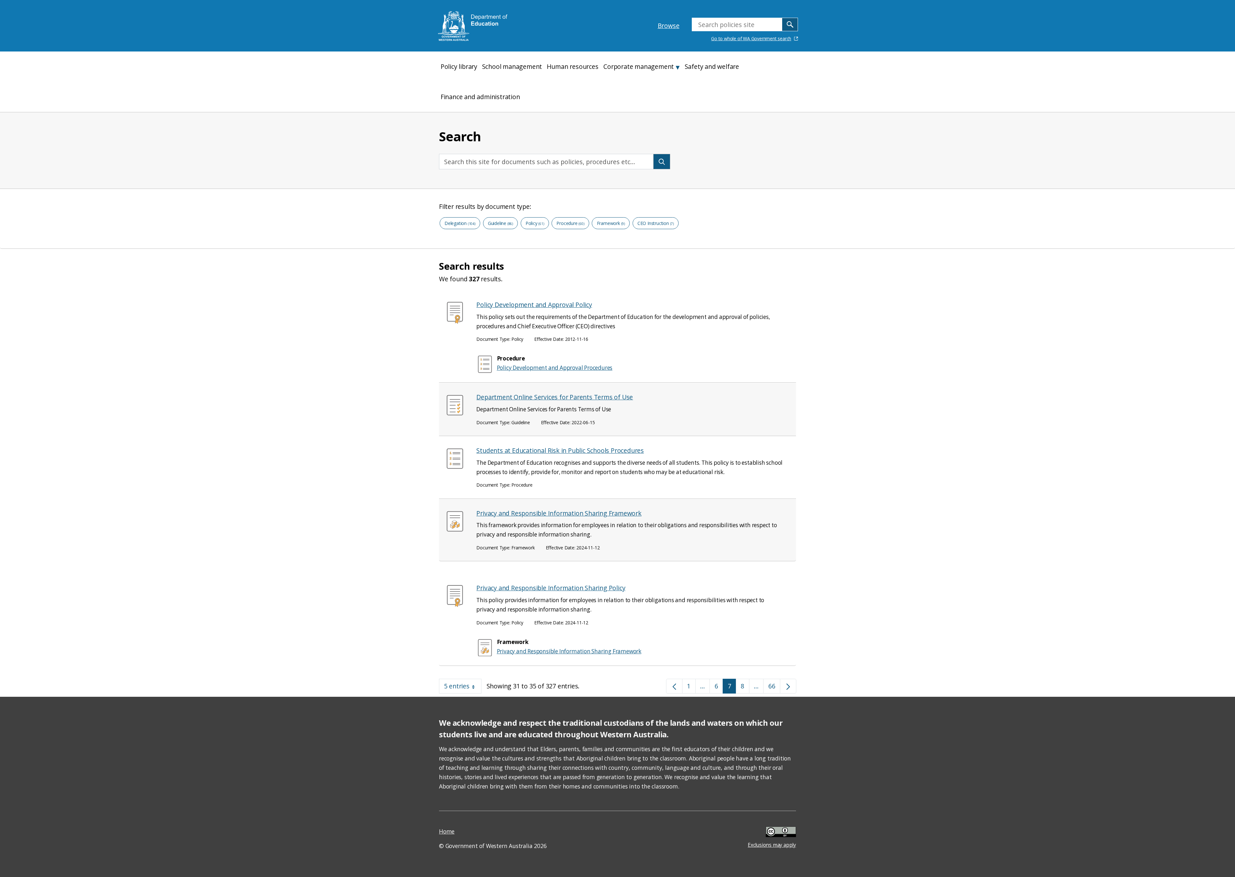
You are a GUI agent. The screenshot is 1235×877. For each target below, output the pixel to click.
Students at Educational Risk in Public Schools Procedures (560, 450)
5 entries (462, 688)
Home (446, 831)
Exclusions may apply (772, 832)
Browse (669, 25)
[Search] (661, 161)
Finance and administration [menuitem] (480, 96)
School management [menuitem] (512, 66)
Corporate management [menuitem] (638, 66)
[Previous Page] (674, 686)
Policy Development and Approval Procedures (555, 367)
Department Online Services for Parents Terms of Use (554, 397)
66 (774, 688)
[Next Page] (788, 686)
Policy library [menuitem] (459, 66)
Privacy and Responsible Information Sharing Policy (550, 587)
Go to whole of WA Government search (751, 38)
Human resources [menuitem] (573, 66)
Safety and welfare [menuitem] (712, 66)
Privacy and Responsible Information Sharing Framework (558, 513)
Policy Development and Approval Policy (534, 304)
